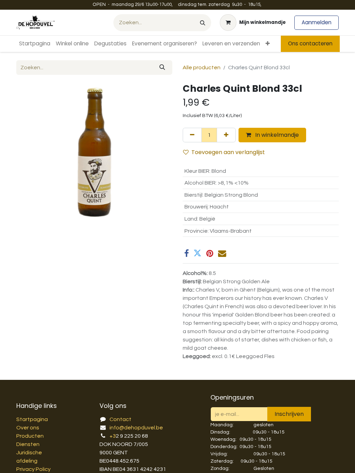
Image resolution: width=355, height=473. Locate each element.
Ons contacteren (310, 43)
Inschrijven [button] (289, 414)
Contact (120, 419)
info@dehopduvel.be (136, 427)
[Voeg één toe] (226, 135)
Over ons (27, 427)
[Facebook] (186, 253)
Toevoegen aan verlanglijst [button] (228, 152)
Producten (30, 436)
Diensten (28, 444)
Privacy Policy (33, 469)
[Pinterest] (209, 253)
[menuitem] (34, 44)
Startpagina (32, 419)
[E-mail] (222, 253)
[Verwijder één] (192, 135)
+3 (113, 436)
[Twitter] (197, 253)
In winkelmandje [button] (276, 135)
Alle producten (201, 67)
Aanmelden (316, 22)
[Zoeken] (202, 22)
